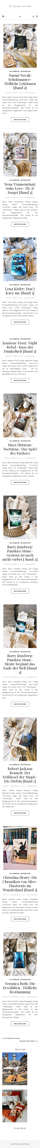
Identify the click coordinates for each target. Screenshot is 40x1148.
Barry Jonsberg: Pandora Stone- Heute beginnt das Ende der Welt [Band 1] (20, 663)
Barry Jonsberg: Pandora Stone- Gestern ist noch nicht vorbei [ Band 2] (20, 553)
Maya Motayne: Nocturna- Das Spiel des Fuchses (20, 448)
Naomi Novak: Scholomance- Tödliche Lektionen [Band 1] (20, 81)
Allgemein (14, 71)
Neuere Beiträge (28, 1041)
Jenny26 (8, 92)
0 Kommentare (29, 92)
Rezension (26, 71)
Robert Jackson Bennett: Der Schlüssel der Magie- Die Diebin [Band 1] (20, 774)
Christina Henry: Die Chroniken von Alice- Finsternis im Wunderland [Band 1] (20, 883)
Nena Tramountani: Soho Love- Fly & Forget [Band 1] (20, 188)
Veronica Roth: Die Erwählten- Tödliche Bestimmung (20, 987)
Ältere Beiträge (12, 1038)
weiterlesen (20, 120)
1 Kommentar (29, 356)
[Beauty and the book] (20, 6)
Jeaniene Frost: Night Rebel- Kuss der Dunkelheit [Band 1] (20, 347)
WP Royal (26, 1144)
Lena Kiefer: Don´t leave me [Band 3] (20, 290)
